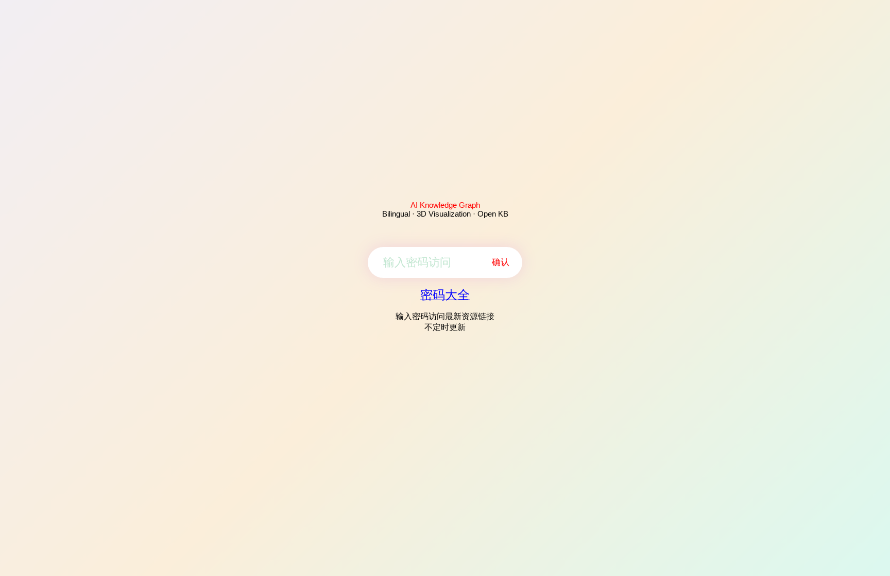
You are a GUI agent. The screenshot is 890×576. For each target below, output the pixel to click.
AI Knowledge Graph (445, 205)
